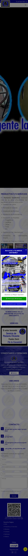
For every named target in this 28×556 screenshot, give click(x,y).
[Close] (26, 250)
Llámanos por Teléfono (15, 304)
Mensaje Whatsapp (15, 299)
